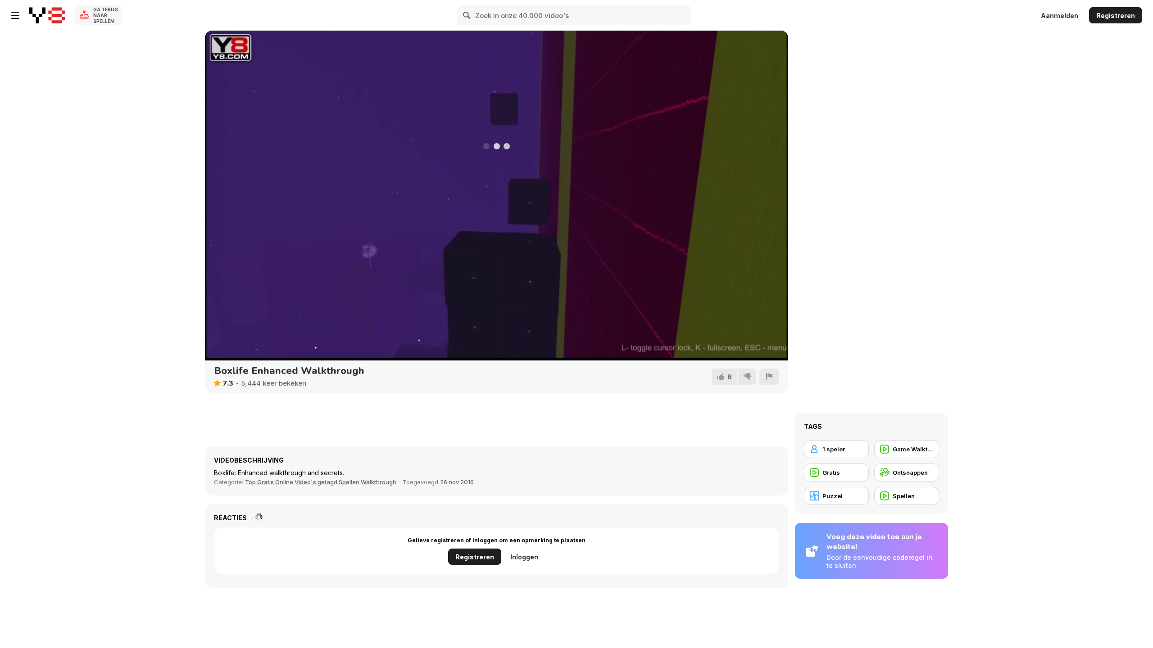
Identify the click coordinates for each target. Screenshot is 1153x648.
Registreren (1115, 15)
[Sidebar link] (15, 15)
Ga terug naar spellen (105, 15)
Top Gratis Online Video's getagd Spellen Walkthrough (320, 482)
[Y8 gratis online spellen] (47, 15)
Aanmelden (1059, 15)
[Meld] (769, 377)
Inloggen (524, 557)
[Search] (467, 15)
